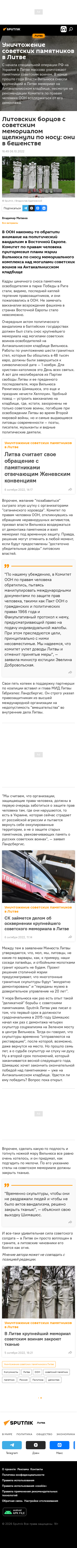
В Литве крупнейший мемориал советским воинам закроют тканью (38, 1339)
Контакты (36, 1469)
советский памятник (56, 1371)
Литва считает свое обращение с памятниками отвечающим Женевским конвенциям (37, 467)
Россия (24, 1379)
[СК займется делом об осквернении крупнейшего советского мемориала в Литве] (38, 876)
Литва (26, 1371)
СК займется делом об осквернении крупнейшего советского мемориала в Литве (37, 923)
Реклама (23, 1469)
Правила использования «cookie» (24, 1486)
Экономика (65, 1434)
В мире (7, 1434)
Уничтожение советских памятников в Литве (38, 445)
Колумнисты (11, 1371)
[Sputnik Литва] (12, 31)
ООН (37, 1371)
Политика (37, 1379)
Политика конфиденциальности (23, 1475)
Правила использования (18, 1480)
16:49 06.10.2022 (13, 151)
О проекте (9, 1469)
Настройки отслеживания (41, 1501)
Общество (44, 1434)
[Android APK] (15, 1512)
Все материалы (10, 223)
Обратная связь (12, 1501)
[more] (70, 489)
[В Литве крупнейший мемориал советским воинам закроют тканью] (38, 1292)
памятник (9, 1379)
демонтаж (54, 1379)
